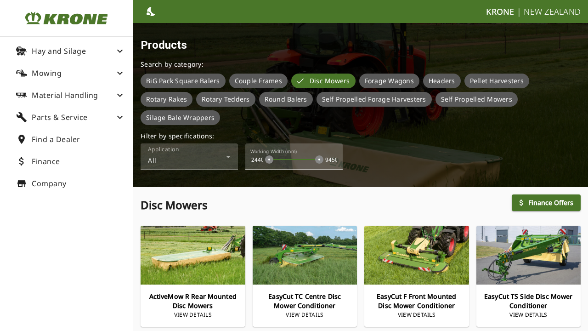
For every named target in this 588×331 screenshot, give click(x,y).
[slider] (269, 159)
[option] (183, 81)
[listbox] (361, 99)
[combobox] (189, 160)
